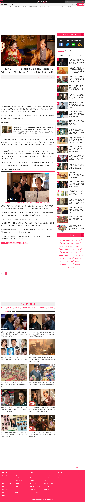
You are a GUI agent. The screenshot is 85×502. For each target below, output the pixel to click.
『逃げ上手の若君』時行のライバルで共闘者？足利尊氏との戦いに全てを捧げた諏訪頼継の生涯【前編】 (76, 114)
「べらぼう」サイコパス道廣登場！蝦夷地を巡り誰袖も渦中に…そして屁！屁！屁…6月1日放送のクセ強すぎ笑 (46, 6)
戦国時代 (70, 240)
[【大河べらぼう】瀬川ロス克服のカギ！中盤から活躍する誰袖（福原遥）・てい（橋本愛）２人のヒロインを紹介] (14, 397)
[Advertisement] (28, 21)
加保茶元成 (30, 307)
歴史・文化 (17, 6)
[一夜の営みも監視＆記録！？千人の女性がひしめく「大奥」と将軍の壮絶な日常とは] (62, 219)
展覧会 (71, 261)
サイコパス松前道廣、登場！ (14, 243)
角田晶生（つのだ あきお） (42, 77)
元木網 (23, 307)
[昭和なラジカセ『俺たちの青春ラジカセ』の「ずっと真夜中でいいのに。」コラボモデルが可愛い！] (62, 123)
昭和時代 (64, 264)
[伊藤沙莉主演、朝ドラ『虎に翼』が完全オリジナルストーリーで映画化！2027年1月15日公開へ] (62, 106)
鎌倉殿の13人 (71, 267)
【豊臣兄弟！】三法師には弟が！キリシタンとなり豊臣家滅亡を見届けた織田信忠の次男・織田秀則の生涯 (76, 79)
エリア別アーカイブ (35, 486)
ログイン (74, 4)
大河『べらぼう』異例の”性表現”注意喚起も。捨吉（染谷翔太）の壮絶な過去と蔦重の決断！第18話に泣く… (42, 359)
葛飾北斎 (78, 264)
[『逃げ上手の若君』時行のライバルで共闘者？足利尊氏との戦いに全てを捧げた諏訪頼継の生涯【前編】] (62, 114)
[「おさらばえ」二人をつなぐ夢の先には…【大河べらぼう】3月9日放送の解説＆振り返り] (14, 372)
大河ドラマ (78, 240)
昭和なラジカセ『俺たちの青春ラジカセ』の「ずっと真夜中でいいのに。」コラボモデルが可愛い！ (76, 122)
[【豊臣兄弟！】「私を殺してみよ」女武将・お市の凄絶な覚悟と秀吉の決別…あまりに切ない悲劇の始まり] (62, 149)
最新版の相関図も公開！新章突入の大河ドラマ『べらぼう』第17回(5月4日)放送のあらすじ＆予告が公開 (14, 434)
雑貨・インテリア (6, 484)
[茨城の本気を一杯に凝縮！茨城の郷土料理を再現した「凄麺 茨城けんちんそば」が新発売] (62, 228)
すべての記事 (5, 475)
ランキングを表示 (70, 235)
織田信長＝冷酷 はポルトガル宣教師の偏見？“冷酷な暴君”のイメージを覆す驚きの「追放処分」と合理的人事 (76, 201)
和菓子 (17, 486)
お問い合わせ (47, 481)
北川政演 (44, 307)
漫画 (74, 249)
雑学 (79, 246)
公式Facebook (61, 44)
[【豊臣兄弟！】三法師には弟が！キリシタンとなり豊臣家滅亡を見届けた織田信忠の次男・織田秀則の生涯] (62, 80)
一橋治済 (11, 307)
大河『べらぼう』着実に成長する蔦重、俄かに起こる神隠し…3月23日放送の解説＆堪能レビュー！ (42, 384)
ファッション (5, 481)
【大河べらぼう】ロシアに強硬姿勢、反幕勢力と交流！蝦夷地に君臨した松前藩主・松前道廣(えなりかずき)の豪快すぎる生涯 (33, 128)
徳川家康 (68, 255)
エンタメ (18, 489)
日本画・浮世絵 (20, 478)
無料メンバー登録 (48, 484)
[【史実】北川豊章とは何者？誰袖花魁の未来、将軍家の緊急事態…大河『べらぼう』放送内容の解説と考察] (14, 322)
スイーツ (73, 246)
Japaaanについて (48, 478)
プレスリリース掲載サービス (70, 35)
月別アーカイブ (48, 486)
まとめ (17, 475)
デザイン (81, 255)
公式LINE (74, 44)
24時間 (61, 54)
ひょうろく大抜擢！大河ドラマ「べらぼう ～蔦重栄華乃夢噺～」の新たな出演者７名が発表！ (14, 359)
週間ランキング (48, 489)
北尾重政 (38, 307)
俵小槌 (17, 307)
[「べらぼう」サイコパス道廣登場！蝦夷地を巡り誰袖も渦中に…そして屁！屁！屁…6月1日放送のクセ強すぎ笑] (28, 50)
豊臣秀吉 (78, 258)
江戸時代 (63, 240)
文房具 (63, 258)
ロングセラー (65, 246)
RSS (80, 44)
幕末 (68, 249)
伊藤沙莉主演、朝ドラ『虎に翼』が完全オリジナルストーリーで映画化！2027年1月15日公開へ (76, 105)
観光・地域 (5, 489)
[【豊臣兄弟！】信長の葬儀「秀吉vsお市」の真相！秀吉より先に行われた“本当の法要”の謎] (62, 97)
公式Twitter (67, 44)
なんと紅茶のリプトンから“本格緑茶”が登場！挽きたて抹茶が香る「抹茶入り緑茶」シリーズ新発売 (76, 192)
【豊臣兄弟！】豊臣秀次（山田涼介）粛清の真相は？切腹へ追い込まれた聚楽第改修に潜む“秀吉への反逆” (76, 157)
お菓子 (62, 249)
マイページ (33, 484)
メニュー (1, 1)
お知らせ (32, 478)
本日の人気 (33, 489)
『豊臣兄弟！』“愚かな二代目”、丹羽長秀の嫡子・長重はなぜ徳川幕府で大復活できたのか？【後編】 (76, 70)
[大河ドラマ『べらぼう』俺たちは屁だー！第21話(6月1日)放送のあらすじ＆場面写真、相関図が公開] (42, 423)
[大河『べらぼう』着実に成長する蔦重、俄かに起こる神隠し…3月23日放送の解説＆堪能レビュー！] (42, 372)
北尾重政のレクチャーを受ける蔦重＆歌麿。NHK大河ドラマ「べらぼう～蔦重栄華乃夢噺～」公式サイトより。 (28, 202)
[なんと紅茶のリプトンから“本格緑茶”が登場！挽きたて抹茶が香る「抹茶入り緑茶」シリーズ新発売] (62, 193)
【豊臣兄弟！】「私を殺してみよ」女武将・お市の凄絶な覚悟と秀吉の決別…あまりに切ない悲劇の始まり (76, 149)
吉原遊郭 (51, 307)
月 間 (79, 54)
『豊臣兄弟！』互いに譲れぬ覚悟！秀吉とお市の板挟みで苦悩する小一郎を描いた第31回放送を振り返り (76, 184)
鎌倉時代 (78, 261)
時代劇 (79, 249)
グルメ (3, 486)
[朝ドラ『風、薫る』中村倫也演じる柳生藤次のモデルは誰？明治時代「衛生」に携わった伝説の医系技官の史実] (62, 88)
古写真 (3, 495)
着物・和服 (19, 481)
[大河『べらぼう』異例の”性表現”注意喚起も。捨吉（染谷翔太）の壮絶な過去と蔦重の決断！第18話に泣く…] (42, 347)
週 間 (70, 54)
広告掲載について (34, 481)
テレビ (63, 252)
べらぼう (4, 307)
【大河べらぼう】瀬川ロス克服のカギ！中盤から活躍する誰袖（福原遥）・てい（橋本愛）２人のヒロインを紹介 (14, 409)
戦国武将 (78, 243)
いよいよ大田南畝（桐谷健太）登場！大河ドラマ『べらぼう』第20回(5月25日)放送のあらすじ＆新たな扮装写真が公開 (42, 409)
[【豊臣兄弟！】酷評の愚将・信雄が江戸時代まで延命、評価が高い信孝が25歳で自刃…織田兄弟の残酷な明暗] (62, 167)
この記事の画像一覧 (28, 304)
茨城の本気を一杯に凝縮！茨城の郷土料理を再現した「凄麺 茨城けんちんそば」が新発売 (76, 227)
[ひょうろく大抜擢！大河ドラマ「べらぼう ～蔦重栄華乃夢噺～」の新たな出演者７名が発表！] (14, 347)
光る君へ (71, 264)
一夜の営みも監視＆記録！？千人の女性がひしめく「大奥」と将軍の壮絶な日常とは (76, 218)
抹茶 (75, 255)
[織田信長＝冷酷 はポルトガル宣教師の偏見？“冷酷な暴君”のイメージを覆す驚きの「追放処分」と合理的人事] (62, 202)
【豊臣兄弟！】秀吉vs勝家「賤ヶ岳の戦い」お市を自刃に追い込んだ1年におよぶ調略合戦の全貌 (76, 61)
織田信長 (78, 252)
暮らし (3, 492)
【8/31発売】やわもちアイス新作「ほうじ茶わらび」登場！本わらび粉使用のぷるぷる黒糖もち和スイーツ (76, 175)
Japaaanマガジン (10, 6)
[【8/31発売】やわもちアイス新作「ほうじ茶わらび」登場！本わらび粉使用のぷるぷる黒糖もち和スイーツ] (62, 176)
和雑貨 (17, 484)
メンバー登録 (81, 4)
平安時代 (64, 243)
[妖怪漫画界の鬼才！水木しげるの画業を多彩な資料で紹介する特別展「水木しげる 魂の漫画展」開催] (62, 132)
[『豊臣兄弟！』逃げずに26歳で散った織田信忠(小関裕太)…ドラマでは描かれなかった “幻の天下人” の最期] (62, 141)
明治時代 (61, 255)
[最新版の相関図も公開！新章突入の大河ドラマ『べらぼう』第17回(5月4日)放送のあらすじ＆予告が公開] (14, 423)
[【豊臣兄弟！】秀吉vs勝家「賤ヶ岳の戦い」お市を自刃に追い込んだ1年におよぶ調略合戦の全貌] (62, 62)
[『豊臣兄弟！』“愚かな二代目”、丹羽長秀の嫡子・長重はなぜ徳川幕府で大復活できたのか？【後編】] (62, 71)
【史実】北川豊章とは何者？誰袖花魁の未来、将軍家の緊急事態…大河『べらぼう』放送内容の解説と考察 (14, 334)
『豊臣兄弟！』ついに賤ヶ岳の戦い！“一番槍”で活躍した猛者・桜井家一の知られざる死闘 (76, 210)
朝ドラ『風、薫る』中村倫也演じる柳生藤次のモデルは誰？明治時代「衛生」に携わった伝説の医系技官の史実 (76, 88)
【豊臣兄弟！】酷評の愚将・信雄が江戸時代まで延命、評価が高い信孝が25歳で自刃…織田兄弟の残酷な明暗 (76, 166)
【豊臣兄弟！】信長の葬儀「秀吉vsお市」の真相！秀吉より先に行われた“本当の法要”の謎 (76, 96)
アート (3, 478)
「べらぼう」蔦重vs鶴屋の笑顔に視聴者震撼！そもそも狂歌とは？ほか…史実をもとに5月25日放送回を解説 (42, 334)
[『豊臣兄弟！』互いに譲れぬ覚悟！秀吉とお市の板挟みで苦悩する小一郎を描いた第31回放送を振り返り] (62, 184)
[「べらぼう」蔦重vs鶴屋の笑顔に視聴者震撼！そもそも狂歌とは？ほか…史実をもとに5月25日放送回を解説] (42, 322)
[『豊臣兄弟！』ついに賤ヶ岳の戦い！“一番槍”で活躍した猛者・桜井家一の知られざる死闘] (62, 211)
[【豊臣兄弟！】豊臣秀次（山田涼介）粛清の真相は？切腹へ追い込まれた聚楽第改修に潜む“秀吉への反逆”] (62, 158)
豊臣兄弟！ (64, 261)
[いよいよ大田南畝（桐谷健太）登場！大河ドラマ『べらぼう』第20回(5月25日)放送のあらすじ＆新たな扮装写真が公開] (42, 397)
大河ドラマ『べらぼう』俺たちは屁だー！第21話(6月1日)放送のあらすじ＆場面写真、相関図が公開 (42, 434)
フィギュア (70, 258)
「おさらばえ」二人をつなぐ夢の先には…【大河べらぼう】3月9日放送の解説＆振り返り (13, 384)
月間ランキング (34, 492)
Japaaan (42, 1)
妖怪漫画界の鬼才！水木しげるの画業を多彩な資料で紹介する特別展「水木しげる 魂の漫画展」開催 (76, 131)
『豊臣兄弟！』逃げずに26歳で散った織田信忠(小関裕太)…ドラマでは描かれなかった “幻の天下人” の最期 (76, 140)
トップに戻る (80, 467)
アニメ (71, 243)
